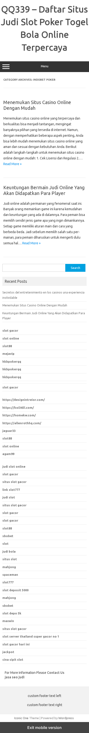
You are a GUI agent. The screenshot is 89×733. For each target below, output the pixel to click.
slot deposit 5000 (15, 590)
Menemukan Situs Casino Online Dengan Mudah (34, 305)
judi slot (8, 497)
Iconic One (21, 718)
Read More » (12, 164)
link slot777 (11, 489)
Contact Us (55, 673)
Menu (44, 66)
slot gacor (10, 330)
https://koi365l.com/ (18, 407)
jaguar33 (9, 430)
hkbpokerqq (11, 361)
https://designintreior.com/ (23, 399)
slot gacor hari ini (16, 644)
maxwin (8, 621)
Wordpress (66, 718)
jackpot (8, 652)
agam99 (8, 454)
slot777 (8, 582)
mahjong (9, 567)
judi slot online (13, 466)
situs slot (9, 559)
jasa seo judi (14, 677)
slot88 (7, 346)
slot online (10, 338)
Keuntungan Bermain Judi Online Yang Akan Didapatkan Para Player (44, 190)
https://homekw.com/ (19, 415)
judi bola (9, 551)
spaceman (10, 574)
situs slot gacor (14, 481)
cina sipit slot (12, 659)
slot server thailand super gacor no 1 (30, 636)
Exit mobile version (44, 727)
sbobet (7, 605)
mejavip (8, 353)
